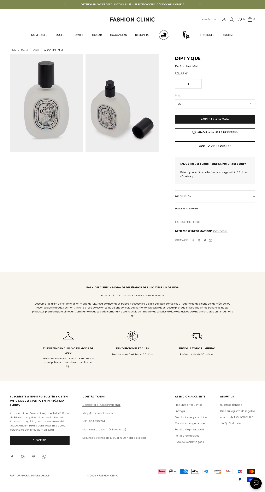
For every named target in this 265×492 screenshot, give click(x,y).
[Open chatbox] (256, 483)
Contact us (220, 231)
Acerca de (237, 417)
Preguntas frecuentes (188, 405)
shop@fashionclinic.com (98, 413)
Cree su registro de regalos (237, 411)
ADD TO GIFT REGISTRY (215, 146)
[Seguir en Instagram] (23, 457)
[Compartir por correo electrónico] (210, 240)
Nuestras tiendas (231, 405)
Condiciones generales (190, 423)
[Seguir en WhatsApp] (44, 457)
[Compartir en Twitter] (199, 240)
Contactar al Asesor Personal (101, 405)
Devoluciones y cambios (191, 417)
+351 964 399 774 (93, 421)
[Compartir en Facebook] (193, 240)
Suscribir (40, 440)
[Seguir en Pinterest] (33, 457)
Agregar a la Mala (215, 119)
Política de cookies (187, 435)
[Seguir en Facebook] (12, 457)
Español (207, 19)
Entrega (180, 411)
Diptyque (188, 58)
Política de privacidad (189, 429)
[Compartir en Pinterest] (204, 240)
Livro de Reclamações (189, 442)
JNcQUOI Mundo (230, 423)
